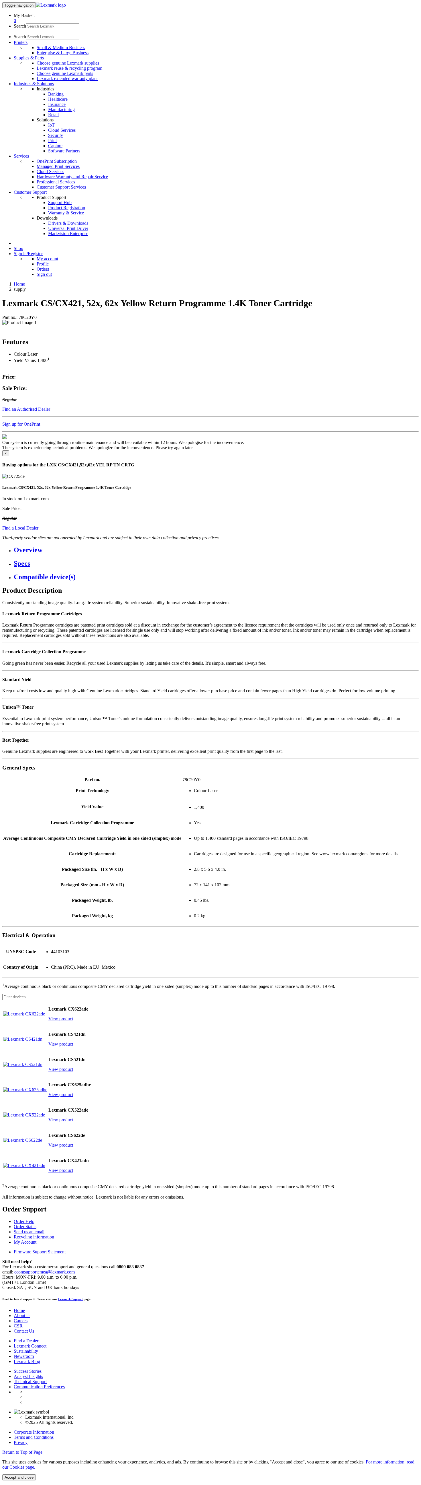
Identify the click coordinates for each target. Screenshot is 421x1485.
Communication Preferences (39, 1386)
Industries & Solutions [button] (34, 83)
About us (22, 1315)
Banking (56, 94)
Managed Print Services (58, 166)
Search (20, 26)
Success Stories (28, 1371)
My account (47, 258)
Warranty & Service (66, 212)
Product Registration (66, 207)
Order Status (25, 1226)
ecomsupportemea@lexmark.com (44, 1271)
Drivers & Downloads (68, 223)
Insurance (57, 104)
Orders (43, 269)
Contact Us (24, 1331)
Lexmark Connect (30, 1346)
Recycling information (34, 1236)
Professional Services (56, 181)
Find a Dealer (26, 1340)
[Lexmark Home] (51, 5)
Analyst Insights (28, 1376)
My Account (25, 1242)
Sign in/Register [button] (28, 253)
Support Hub (60, 202)
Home (19, 284)
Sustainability (26, 1351)
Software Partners (64, 150)
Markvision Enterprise (68, 233)
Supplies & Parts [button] (29, 57)
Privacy (20, 1442)
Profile (43, 263)
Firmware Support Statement (40, 1251)
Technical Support (30, 1381)
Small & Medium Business (61, 47)
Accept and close (19, 1477)
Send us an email (29, 1231)
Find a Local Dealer (20, 528)
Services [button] (21, 156)
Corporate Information (34, 1432)
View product (60, 1018)
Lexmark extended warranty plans (67, 78)
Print (52, 140)
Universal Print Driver (68, 228)
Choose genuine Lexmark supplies (68, 63)
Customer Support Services (61, 187)
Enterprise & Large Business (62, 52)
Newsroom (24, 1356)
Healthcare (58, 99)
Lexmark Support (70, 1299)
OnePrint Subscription (57, 161)
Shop (18, 248)
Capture (55, 145)
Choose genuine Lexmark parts (65, 73)
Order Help (24, 1221)
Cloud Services (62, 130)
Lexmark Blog (27, 1361)
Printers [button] (20, 42)
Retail (53, 114)
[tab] (216, 550)
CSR (18, 1325)
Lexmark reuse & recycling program (69, 68)
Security (55, 135)
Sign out (44, 274)
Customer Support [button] (30, 192)
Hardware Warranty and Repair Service (72, 176)
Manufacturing (61, 109)
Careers (20, 1320)
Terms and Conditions (34, 1437)
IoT (51, 125)
